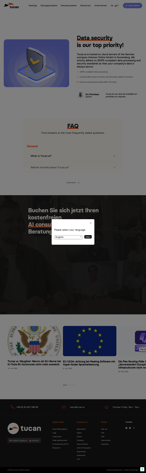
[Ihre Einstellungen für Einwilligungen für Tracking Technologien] (142, 469)
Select (88, 237)
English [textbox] (59, 237)
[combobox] (68, 237)
